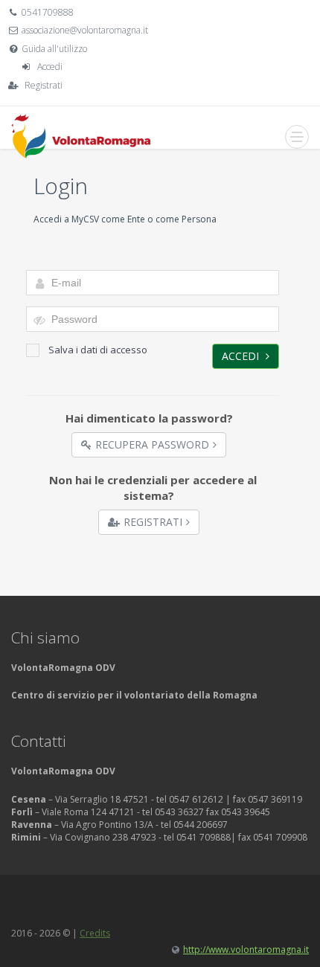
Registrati (44, 85)
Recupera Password (152, 444)
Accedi (50, 66)
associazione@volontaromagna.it (85, 30)
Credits (95, 933)
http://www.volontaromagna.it (246, 949)
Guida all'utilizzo (54, 48)
